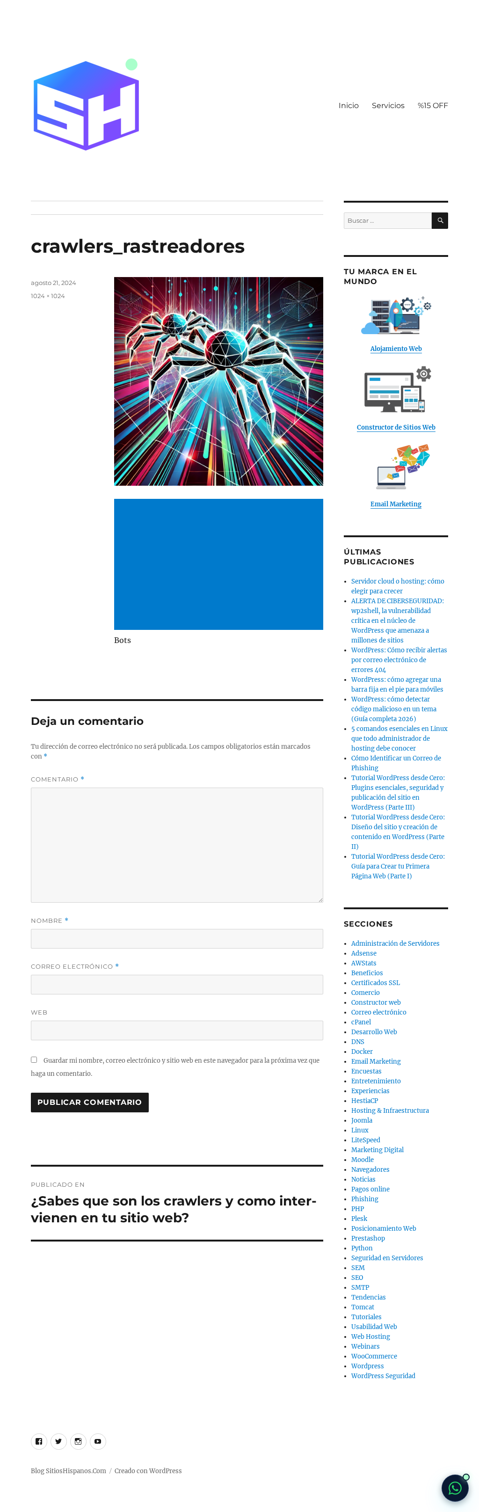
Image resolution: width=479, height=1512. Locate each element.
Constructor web (376, 1003)
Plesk (359, 1219)
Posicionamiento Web (383, 1229)
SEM (358, 1268)
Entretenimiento (376, 1081)
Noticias (363, 1179)
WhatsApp (455, 1488)
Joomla (361, 1121)
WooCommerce (374, 1356)
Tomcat (362, 1307)
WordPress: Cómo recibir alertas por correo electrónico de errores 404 (399, 660)
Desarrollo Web (374, 1032)
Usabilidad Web (374, 1327)
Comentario (58, 779)
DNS (357, 1042)
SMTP (360, 1288)
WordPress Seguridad (383, 1376)
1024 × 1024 (48, 295)
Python (362, 1248)
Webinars (365, 1347)
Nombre (50, 921)
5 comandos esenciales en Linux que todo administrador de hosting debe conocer (399, 738)
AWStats (364, 963)
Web (39, 1012)
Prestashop (368, 1238)
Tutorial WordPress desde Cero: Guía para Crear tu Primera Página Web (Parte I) (398, 866)
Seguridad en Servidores (387, 1258)
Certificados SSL (375, 983)
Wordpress (367, 1366)
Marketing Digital (377, 1150)
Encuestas (366, 1071)
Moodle (362, 1160)
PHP (357, 1209)
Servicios (388, 105)
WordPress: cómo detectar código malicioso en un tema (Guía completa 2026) (393, 709)
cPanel (361, 1022)
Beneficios (367, 973)
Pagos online (370, 1189)
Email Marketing (376, 1062)
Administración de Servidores (395, 944)
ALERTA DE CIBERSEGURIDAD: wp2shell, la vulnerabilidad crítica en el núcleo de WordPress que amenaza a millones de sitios (397, 620)
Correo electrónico (75, 967)
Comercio (365, 993)
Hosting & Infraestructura (390, 1111)
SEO (357, 1278)
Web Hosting (370, 1337)
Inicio (349, 105)
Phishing (364, 1199)
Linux (360, 1130)
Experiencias (370, 1091)
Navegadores (370, 1170)
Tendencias (368, 1297)
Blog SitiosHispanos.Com (68, 1471)
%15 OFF (433, 105)
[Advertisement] (220, 565)
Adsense (364, 953)
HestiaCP (364, 1101)
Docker (362, 1052)
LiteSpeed (365, 1140)
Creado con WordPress (148, 1471)
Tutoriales (366, 1317)
